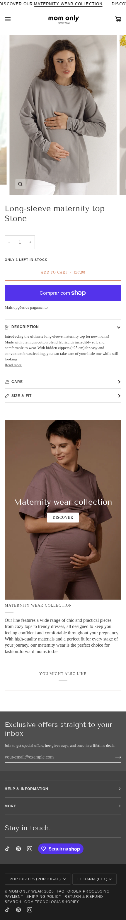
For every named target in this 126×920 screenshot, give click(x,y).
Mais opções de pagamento (26, 307)
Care (17, 382)
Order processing (88, 891)
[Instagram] (29, 848)
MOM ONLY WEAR (26, 891)
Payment (14, 897)
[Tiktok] (7, 848)
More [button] (10, 806)
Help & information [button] (26, 789)
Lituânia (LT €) (92, 879)
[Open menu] (13, 19)
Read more (13, 365)
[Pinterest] (18, 848)
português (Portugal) (36, 879)
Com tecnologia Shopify (51, 902)
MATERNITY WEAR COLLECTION (68, 4)
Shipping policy (44, 897)
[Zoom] (20, 184)
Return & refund (83, 897)
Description (25, 327)
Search (13, 902)
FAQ (60, 891)
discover (63, 517)
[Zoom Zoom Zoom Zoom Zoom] (63, 115)
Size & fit (21, 396)
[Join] (113, 757)
